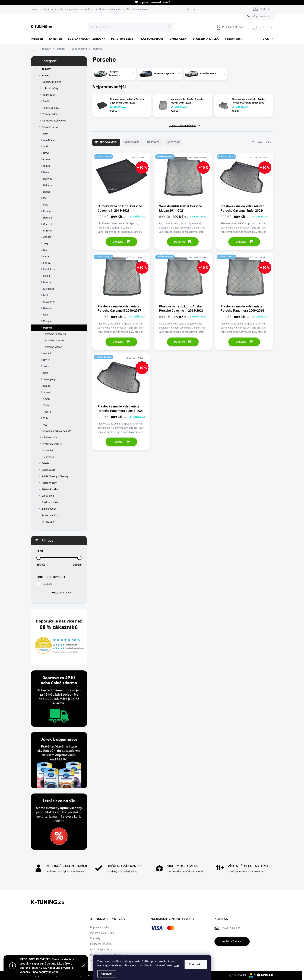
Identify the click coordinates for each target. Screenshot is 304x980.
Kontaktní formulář (232, 941)
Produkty (46, 69)
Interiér (45, 75)
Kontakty (89, 9)
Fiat (45, 198)
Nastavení (106, 973)
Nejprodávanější (106, 142)
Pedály (46, 101)
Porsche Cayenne (54, 340)
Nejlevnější (132, 142)
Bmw (46, 153)
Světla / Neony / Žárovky (55, 476)
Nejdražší (153, 142)
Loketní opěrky (50, 88)
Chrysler (47, 230)
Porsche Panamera (55, 334)
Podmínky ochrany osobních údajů (109, 955)
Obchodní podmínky (137, 9)
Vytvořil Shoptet (237, 975)
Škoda (46, 398)
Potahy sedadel (50, 114)
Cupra (46, 166)
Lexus (46, 275)
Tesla (46, 405)
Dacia (46, 172)
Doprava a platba (40, 9)
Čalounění (47, 450)
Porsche (47, 327)
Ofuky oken (48, 495)
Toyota (47, 411)
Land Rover (49, 269)
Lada (46, 256)
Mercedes (48, 288)
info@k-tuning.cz (230, 928)
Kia (45, 250)
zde (176, 965)
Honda (47, 211)
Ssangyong (49, 379)
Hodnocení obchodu (110, 9)
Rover (46, 360)
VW (45, 424)
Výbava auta (48, 469)
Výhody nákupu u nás (66, 9)
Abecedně (173, 142)
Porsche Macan (53, 347)
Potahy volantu (50, 107)
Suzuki (46, 392)
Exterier (46, 463)
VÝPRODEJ (48, 521)
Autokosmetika (50, 515)
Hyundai (47, 217)
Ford (45, 204)
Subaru (47, 385)
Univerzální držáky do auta (56, 431)
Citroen (47, 159)
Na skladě (49, 584)
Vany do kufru (50, 127)
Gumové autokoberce (54, 120)
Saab (46, 366)
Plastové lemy (49, 482)
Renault (47, 353)
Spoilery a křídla (50, 502)
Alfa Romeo (49, 140)
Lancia (47, 263)
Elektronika (48, 457)
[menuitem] (38, 39)
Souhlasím (195, 964)
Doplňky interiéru (51, 81)
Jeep (46, 243)
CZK (262, 9)
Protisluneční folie (52, 444)
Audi (45, 146)
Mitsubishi (49, 301)
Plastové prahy (50, 489)
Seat (45, 372)
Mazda (47, 282)
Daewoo (47, 178)
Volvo (46, 418)
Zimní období (49, 508)
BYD (45, 133)
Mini (45, 295)
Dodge (46, 191)
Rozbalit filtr (59, 593)
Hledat (169, 27)
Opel (45, 314)
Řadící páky (48, 94)
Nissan (47, 308)
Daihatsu (48, 185)
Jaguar (47, 237)
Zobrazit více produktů (182, 125)
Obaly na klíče (49, 437)
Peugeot (47, 321)
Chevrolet (48, 224)
